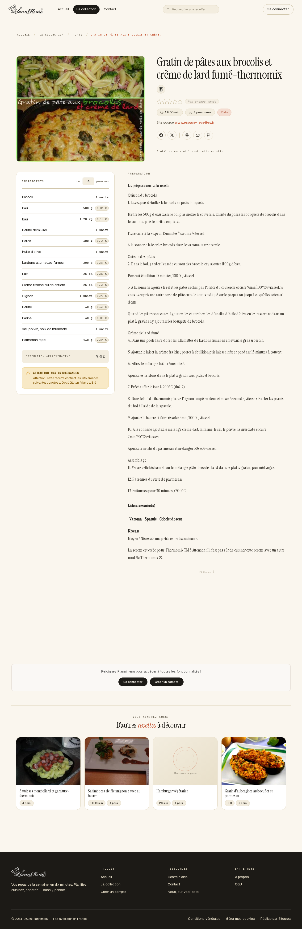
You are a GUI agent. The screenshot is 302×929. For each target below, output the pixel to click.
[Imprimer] (186, 135)
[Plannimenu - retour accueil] (28, 872)
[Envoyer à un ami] (197, 135)
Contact (110, 9)
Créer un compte (113, 892)
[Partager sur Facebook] (161, 135)
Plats (77, 34)
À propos (242, 877)
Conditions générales (204, 919)
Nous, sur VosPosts (183, 892)
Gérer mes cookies (240, 919)
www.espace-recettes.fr (195, 122)
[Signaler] (208, 135)
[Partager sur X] (172, 135)
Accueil (63, 9)
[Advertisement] (207, 608)
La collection (86, 9)
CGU (238, 884)
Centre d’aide (178, 877)
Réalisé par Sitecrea (275, 919)
